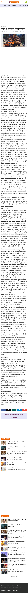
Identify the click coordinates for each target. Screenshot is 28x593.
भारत (5, 5)
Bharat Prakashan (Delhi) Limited (8, 589)
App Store (14, 417)
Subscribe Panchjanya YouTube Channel (14, 414)
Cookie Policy (13, 585)
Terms (7, 585)
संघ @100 (14, 5)
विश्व (9, 5)
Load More (14, 474)
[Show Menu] (1, 2)
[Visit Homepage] (14, 2)
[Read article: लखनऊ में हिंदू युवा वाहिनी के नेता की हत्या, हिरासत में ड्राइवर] (3, 448)
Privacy (2, 585)
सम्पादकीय (19, 5)
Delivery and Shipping (17, 587)
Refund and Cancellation (6, 587)
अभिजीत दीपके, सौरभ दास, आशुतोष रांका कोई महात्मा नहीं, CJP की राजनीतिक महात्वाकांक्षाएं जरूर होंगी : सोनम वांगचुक (16, 560)
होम (1, 5)
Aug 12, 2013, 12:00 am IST (18, 31)
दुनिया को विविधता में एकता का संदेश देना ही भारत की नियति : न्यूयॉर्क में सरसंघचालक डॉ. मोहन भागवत (17, 554)
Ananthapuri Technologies (13, 590)
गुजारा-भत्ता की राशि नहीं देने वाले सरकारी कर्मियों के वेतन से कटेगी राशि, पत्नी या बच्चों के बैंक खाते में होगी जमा (17, 453)
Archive (4, 26)
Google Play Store (22, 415)
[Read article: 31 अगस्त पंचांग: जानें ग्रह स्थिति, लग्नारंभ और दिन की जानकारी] (4, 566)
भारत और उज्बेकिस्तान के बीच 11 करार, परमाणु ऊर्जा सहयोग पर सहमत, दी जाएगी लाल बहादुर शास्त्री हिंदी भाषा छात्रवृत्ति (16, 469)
